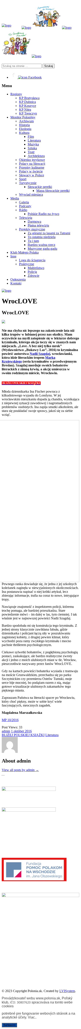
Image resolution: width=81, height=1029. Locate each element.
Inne (13, 256)
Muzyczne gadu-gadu (42, 248)
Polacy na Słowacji (32, 163)
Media (14, 198)
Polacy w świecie (31, 171)
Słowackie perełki (40, 187)
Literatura (34, 140)
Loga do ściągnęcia (32, 260)
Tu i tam (33, 241)
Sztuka (32, 148)
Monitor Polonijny (22, 117)
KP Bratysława (29, 98)
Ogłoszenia (18, 279)
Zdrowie (33, 275)
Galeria (24, 202)
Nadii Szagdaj (40, 354)
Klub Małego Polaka (24, 252)
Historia (24, 125)
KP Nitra (25, 109)
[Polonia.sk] (6, 25)
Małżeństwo (36, 268)
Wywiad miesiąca (31, 194)
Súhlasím (9, 1025)
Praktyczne (26, 264)
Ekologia (25, 129)
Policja (32, 272)
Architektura (36, 156)
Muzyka (33, 144)
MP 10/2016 (10, 720)
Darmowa (34, 221)
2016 (28, 731)
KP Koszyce (27, 105)
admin (6, 731)
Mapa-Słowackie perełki (53, 190)
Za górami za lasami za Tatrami (49, 233)
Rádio (23, 210)
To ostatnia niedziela (42, 237)
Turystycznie (28, 183)
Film (31, 136)
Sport (22, 179)
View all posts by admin (20, 770)
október (19, 731)
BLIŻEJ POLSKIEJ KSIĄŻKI (23, 735)
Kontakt (15, 283)
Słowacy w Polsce (31, 175)
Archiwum (26, 121)
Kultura (24, 133)
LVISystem (67, 991)
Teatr (31, 152)
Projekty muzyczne (32, 229)
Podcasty (25, 206)
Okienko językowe (32, 160)
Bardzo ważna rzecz (41, 245)
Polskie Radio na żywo (43, 214)
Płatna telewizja (38, 225)
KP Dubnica (27, 102)
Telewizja (25, 217)
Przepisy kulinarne (31, 167)
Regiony (16, 94)
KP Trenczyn (28, 113)
